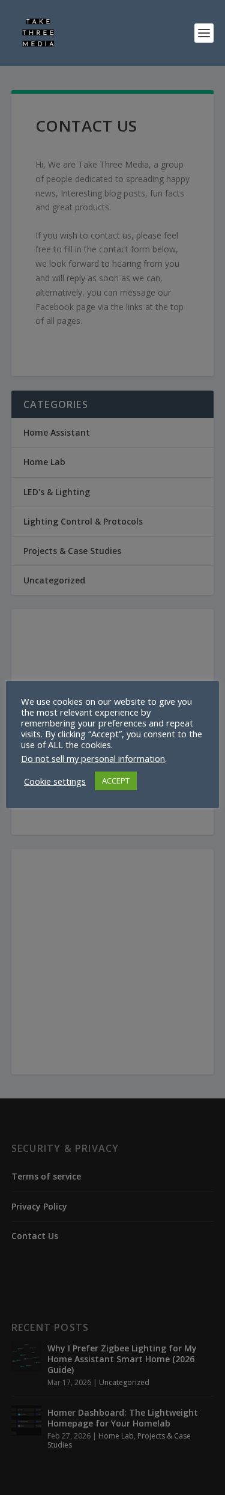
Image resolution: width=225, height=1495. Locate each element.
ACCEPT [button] (116, 780)
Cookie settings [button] (55, 781)
